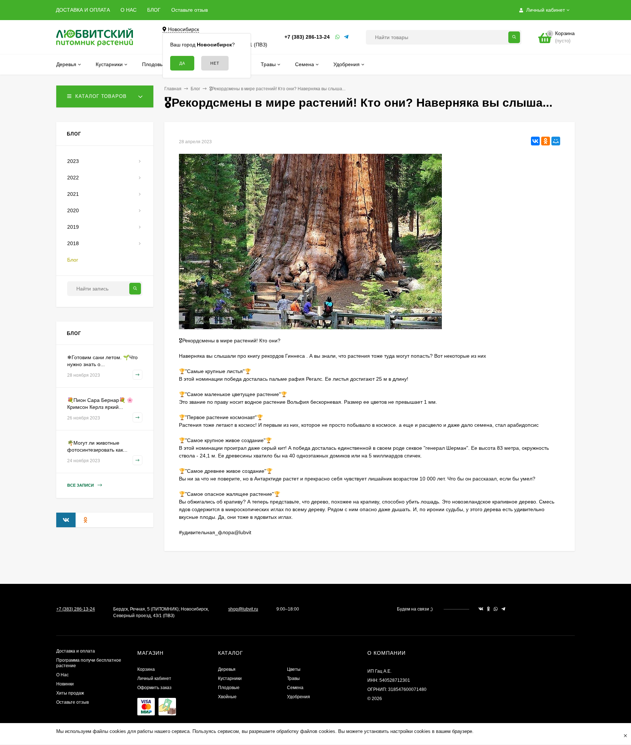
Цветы (294, 669)
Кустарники (230, 678)
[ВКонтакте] (535, 141)
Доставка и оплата (75, 651)
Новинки (65, 684)
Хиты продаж (70, 693)
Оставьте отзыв (189, 10)
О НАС (129, 10)
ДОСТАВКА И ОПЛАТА (83, 10)
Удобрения (298, 696)
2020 (73, 210)
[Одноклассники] (545, 141)
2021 (73, 194)
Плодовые (229, 687)
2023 (73, 161)
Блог (195, 88)
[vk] (480, 609)
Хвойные (227, 696)
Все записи (81, 485)
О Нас (62, 674)
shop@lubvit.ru (243, 609)
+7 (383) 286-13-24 (307, 37)
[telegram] (503, 609)
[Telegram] (346, 37)
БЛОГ (154, 10)
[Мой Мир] (555, 141)
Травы (293, 678)
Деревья (227, 669)
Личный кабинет (154, 678)
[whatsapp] (496, 609)
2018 (73, 243)
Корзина (146, 669)
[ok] (488, 609)
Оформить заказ (154, 687)
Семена (295, 687)
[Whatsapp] (337, 37)
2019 (73, 227)
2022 (73, 177)
